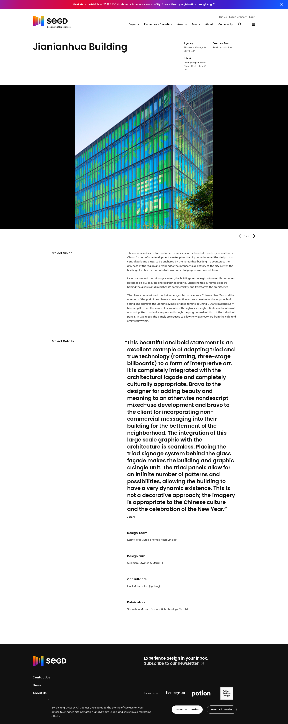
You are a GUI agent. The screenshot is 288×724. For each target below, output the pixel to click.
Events (196, 24)
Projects (133, 24)
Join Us (223, 16)
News (37, 685)
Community (225, 24)
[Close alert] (281, 4)
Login (252, 16)
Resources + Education (158, 24)
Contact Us (41, 677)
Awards (182, 24)
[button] (242, 24)
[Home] (51, 21)
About (209, 24)
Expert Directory (238, 16)
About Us (39, 693)
